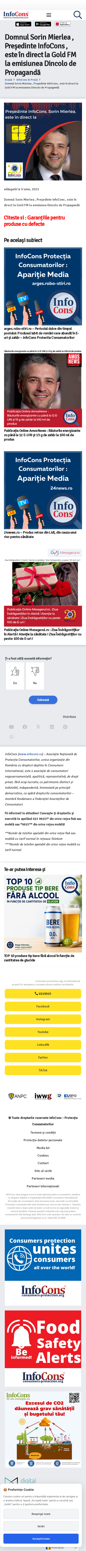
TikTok (43, 1070)
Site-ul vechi (43, 1171)
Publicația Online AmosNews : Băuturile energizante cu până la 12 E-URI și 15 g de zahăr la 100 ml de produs (42, 435)
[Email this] (11, 727)
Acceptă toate (41, 1538)
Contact (43, 1163)
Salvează (43, 700)
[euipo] (43, 1096)
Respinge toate (41, 1513)
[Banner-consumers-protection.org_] (43, 1267)
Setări (41, 1526)
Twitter (43, 1058)
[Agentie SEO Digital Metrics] (43, 1483)
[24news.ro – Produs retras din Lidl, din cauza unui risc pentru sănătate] (43, 490)
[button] (49, 15)
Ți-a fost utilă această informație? (28, 659)
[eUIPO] (68, 1096)
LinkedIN (43, 1045)
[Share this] (25, 727)
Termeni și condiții (43, 1133)
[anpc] (17, 1096)
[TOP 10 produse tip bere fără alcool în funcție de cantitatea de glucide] (43, 914)
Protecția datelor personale (43, 1140)
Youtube (43, 1032)
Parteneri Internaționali (43, 1186)
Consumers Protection (20, 981)
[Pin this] (65, 727)
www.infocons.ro (30, 754)
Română (57, 1547)
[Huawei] (63, 24)
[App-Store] (23, 24)
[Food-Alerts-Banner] (43, 1348)
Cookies (43, 1156)
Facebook (43, 1006)
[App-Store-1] (43, 24)
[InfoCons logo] (16, 15)
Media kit (43, 1148)
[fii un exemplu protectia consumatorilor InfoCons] (43, 1430)
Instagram (43, 1019)
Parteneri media (43, 1179)
